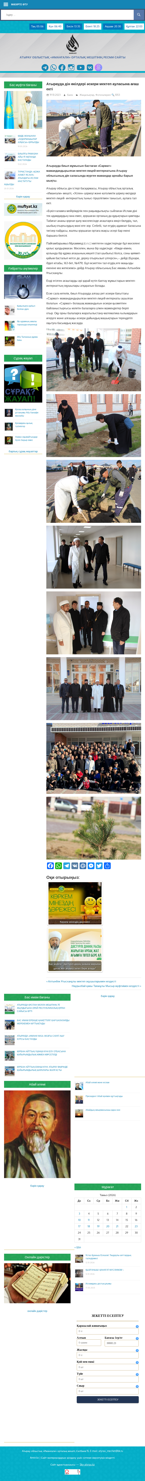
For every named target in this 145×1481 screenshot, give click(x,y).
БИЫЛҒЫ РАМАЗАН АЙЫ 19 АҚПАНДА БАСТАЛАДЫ (28, 156)
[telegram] (45, 71)
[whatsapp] (53, 71)
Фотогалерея (103, 94)
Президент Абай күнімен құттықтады (104, 1096)
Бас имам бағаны (37, 997)
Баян (70, 94)
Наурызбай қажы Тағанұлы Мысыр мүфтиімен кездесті (105, 986)
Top (137, 1473)
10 (79, 1220)
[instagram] (71, 71)
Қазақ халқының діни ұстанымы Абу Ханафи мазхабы (26, 412)
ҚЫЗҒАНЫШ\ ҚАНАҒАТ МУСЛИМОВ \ (104, 1270)
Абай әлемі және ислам (97, 1082)
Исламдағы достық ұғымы (98, 1283)
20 (107, 1226)
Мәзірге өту (19, 4)
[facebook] (62, 71)
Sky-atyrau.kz (87, 1464)
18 (89, 1226)
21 (117, 1226)
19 (98, 1226)
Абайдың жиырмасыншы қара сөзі (103, 1110)
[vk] (90, 71)
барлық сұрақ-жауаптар (23, 451)
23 (136, 1226)
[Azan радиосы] (98, 71)
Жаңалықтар (87, 94)
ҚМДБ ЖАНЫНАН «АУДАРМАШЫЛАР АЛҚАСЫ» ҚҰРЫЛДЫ (28, 139)
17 (79, 1226)
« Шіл (77, 1247)
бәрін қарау (23, 196)
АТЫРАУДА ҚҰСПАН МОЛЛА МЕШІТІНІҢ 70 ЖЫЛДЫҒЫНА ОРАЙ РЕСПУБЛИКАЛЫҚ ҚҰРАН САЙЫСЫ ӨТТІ (41, 1007)
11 (89, 1220)
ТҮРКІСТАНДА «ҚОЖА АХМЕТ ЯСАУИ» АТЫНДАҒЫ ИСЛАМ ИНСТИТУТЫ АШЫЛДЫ (22, 178)
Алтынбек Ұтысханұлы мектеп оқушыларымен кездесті (82, 981)
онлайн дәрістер (37, 1311)
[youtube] (81, 71)
